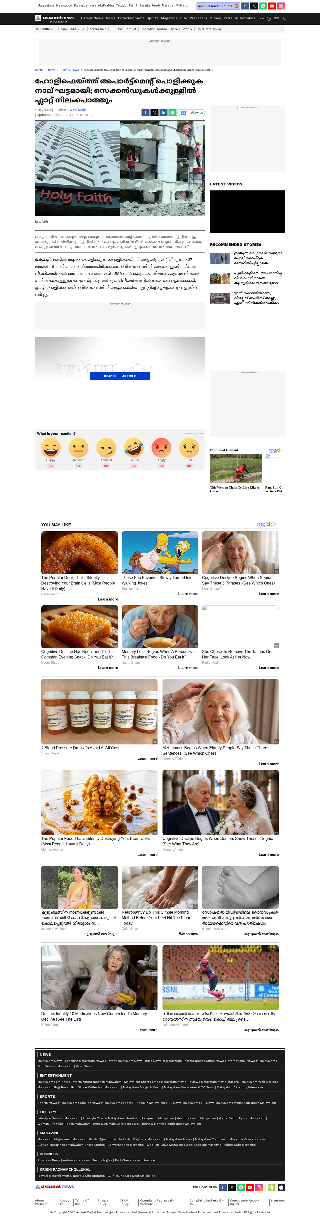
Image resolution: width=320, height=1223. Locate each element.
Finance (149, 1160)
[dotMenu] (262, 18)
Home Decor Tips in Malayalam (242, 1118)
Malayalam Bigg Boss (53, 1087)
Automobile (245, 18)
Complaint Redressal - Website (157, 1202)
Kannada (80, 5)
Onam (62, 29)
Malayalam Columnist (211, 1139)
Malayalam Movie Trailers (220, 1082)
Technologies (102, 1160)
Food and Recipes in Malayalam (150, 1118)
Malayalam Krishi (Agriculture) (94, 1139)
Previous (274, 29)
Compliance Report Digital (244, 1202)
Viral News (84, 1066)
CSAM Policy (124, 1202)
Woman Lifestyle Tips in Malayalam (64, 1124)
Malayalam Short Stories (86, 1145)
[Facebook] (245, 5)
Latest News (92, 18)
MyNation (183, 5)
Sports (152, 18)
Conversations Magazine (126, 1145)
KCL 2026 (78, 29)
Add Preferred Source (215, 6)
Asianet (54, 1187)
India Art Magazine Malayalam (141, 1139)
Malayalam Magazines (54, 1139)
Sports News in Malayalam (57, 1103)
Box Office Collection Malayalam (95, 1087)
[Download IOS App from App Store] (281, 1187)
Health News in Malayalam (196, 1118)
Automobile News (76, 1160)
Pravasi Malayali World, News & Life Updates (71, 1176)
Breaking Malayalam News (84, 1061)
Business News (49, 1160)
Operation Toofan (153, 29)
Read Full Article (120, 376)
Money (215, 18)
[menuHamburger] (276, 19)
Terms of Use (82, 1202)
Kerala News (193, 1061)
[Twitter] (254, 5)
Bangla (144, 5)
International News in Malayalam (251, 1061)
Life (183, 18)
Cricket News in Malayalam (100, 1103)
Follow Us (196, 112)
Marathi (168, 5)
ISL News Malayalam (183, 1103)
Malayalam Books (179, 1139)
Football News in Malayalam (144, 1103)
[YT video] (272, 5)
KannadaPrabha (101, 5)
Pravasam (198, 18)
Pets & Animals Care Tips (112, 1124)
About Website (41, 1202)
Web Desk (78, 110)
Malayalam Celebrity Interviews (240, 1087)
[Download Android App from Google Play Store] (272, 1187)
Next (281, 29)
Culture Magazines (51, 1145)
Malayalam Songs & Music (142, 1087)
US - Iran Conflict (123, 29)
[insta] (281, 5)
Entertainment (131, 18)
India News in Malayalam (163, 1061)
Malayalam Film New (53, 1082)
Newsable (64, 5)
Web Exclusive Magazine (164, 1145)
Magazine (169, 18)
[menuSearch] (285, 19)
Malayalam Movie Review (179, 1082)
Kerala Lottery (181, 29)
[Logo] (56, 18)
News (111, 18)
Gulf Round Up (118, 1176)
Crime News (215, 1061)
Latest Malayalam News (124, 1061)
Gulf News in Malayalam (55, 1066)
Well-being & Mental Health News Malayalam (167, 1124)
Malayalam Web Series (259, 1082)
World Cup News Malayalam (255, 1103)
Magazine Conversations (248, 1139)
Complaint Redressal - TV (207, 1202)
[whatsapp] (263, 5)
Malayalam (45, 5)
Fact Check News (128, 1160)
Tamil (132, 5)
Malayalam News (50, 1061)
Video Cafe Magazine (240, 1145)
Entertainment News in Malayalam (96, 1082)
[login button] (270, 18)
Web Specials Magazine (204, 1145)
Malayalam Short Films (141, 1082)
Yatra (228, 18)
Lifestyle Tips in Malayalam (103, 1118)
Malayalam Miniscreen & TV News (189, 1087)
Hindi (156, 5)
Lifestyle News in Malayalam (59, 1118)
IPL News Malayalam (216, 1103)
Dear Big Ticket (143, 1176)
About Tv (64, 1202)
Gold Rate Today (209, 29)
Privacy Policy (103, 1202)
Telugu (121, 5)
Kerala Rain (98, 29)
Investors (278, 1200)
